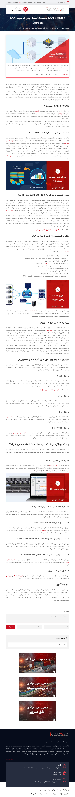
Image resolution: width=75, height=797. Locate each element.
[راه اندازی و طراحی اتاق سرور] (37, 711)
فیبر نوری (9, 576)
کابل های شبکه (18, 576)
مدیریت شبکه (65, 252)
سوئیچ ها (43, 530)
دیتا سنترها (9, 417)
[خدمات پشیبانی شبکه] (37, 663)
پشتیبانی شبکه (10, 156)
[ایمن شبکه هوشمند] (55, 9)
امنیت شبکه (9, 210)
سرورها (61, 114)
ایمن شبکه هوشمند (63, 790)
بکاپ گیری (49, 330)
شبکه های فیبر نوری (19, 433)
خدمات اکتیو (31, 311)
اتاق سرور (47, 263)
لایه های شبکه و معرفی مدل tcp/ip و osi (46, 390)
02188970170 (17, 10)
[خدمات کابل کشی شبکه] (37, 687)
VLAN (37, 111)
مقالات (56, 28)
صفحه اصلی (65, 28)
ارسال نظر (10, 627)
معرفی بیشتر (10, 759)
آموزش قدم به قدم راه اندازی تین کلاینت (46, 230)
